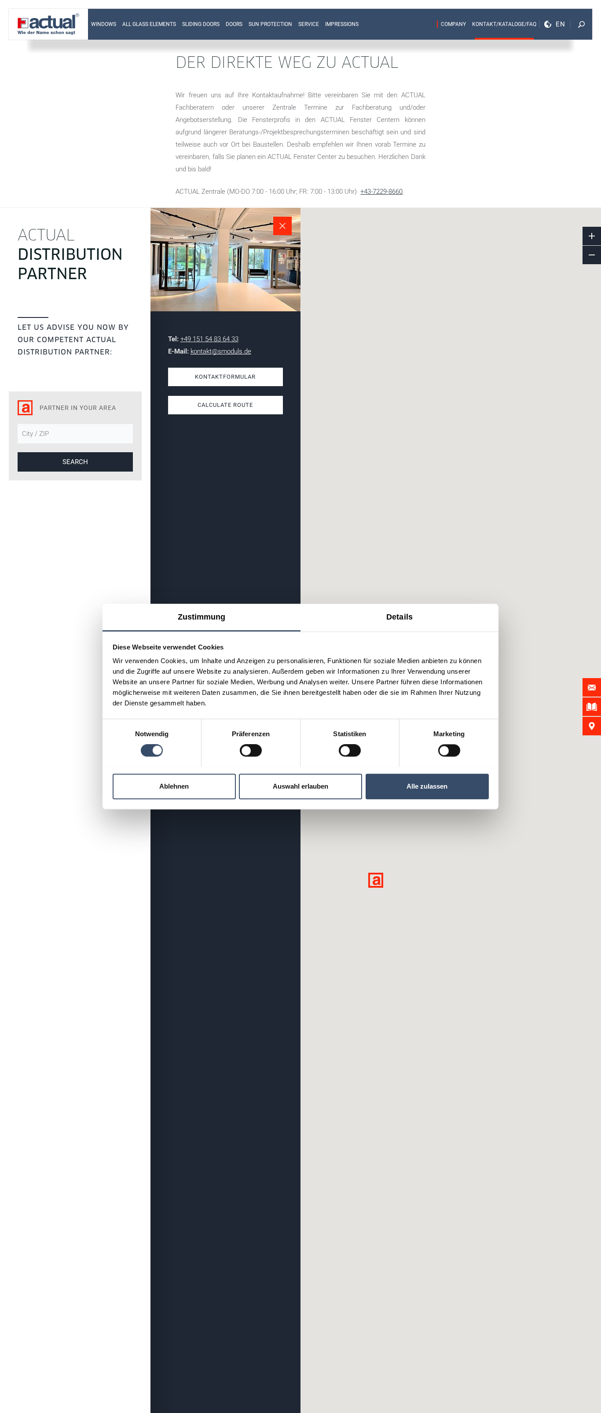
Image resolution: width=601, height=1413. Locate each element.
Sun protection (270, 24)
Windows (103, 24)
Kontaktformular (225, 376)
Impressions (342, 24)
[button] (375, 880)
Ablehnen (174, 786)
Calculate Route (225, 405)
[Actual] (48, 24)
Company (453, 24)
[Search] (581, 24)
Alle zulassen (427, 786)
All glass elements (149, 24)
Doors (234, 24)
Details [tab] (399, 616)
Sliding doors (201, 24)
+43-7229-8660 (381, 192)
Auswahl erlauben (300, 786)
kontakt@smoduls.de (221, 351)
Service (308, 24)
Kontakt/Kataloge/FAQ (504, 24)
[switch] (251, 750)
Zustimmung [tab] (202, 616)
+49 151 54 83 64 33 (209, 339)
